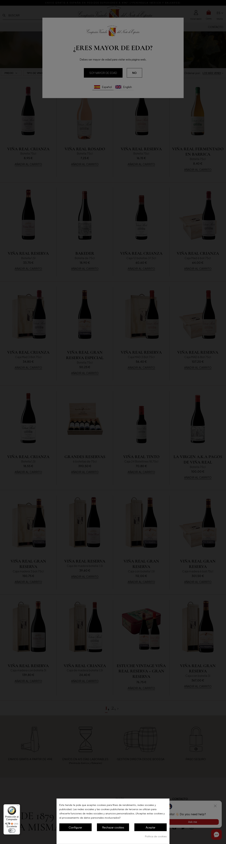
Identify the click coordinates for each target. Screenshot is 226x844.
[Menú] (18, 806)
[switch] (11, 830)
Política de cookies (156, 836)
